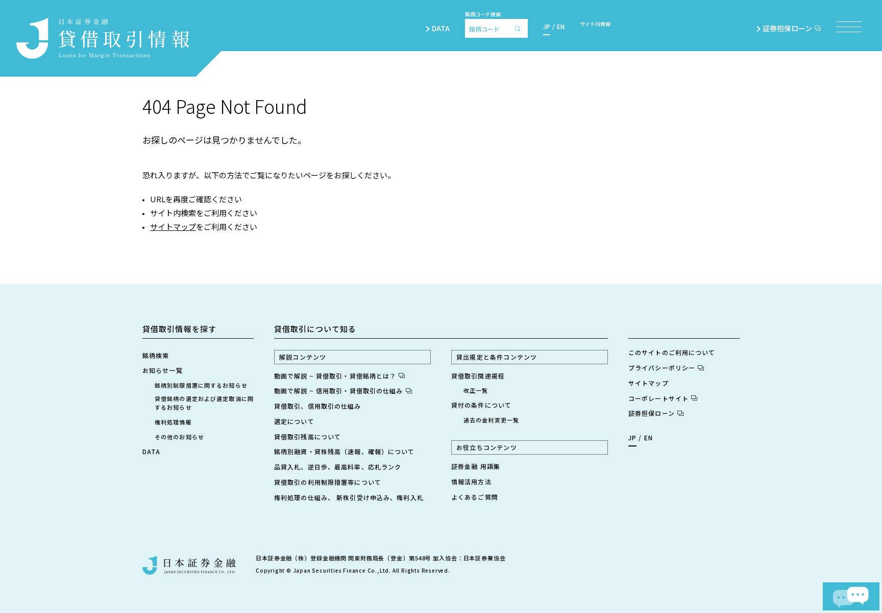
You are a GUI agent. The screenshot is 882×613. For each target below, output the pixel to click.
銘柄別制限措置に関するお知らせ (201, 385)
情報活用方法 (471, 481)
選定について (294, 421)
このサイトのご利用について (672, 352)
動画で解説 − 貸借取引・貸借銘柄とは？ (335, 375)
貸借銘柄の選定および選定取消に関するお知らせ (204, 402)
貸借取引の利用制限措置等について (327, 482)
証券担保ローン (787, 28)
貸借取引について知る (315, 328)
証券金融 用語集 (475, 466)
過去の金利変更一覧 (491, 420)
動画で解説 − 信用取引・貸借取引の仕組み (338, 390)
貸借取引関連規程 (478, 375)
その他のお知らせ (179, 437)
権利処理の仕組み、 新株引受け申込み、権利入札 (349, 497)
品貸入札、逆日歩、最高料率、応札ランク (337, 466)
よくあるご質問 (474, 496)
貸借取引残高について (307, 436)
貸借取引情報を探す (179, 328)
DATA (441, 28)
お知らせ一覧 (162, 370)
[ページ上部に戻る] (842, 555)
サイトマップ (173, 226)
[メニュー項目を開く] (849, 26)
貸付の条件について (481, 404)
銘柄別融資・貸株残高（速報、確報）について (344, 451)
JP (546, 26)
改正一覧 (475, 390)
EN (561, 26)
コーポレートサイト (658, 398)
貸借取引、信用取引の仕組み (317, 406)
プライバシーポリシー (661, 367)
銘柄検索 (155, 355)
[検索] (520, 28)
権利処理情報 (173, 422)
